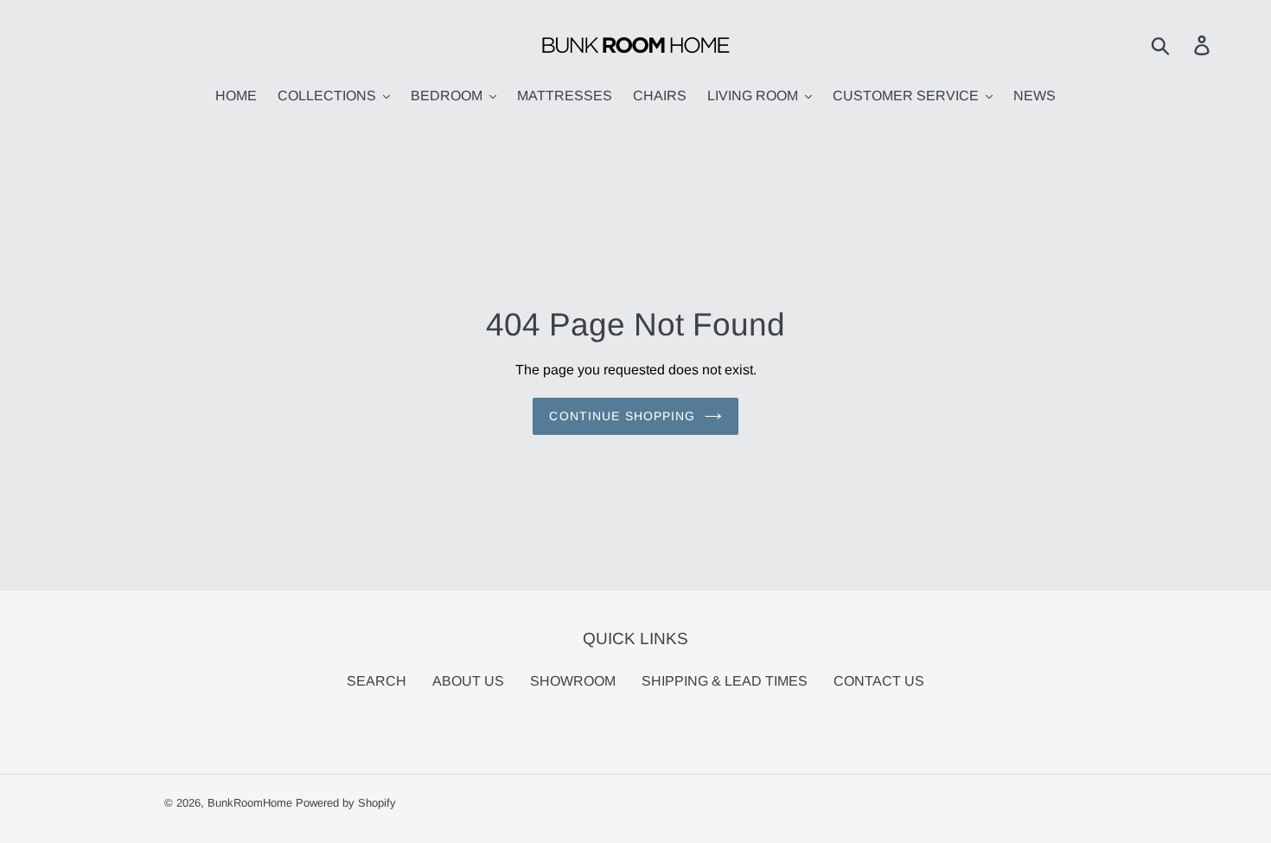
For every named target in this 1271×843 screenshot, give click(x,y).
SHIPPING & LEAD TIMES (725, 681)
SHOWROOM (573, 681)
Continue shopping (622, 416)
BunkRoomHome (250, 802)
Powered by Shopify (346, 802)
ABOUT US (468, 681)
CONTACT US (878, 681)
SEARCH (376, 681)
